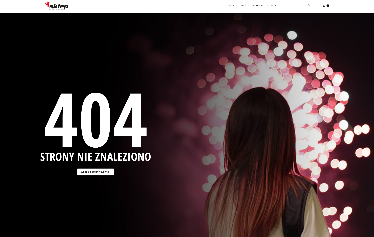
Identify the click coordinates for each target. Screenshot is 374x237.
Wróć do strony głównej (95, 172)
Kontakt (272, 5)
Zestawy (242, 5)
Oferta (230, 5)
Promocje (257, 5)
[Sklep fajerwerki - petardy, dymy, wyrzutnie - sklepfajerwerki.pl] (57, 5)
